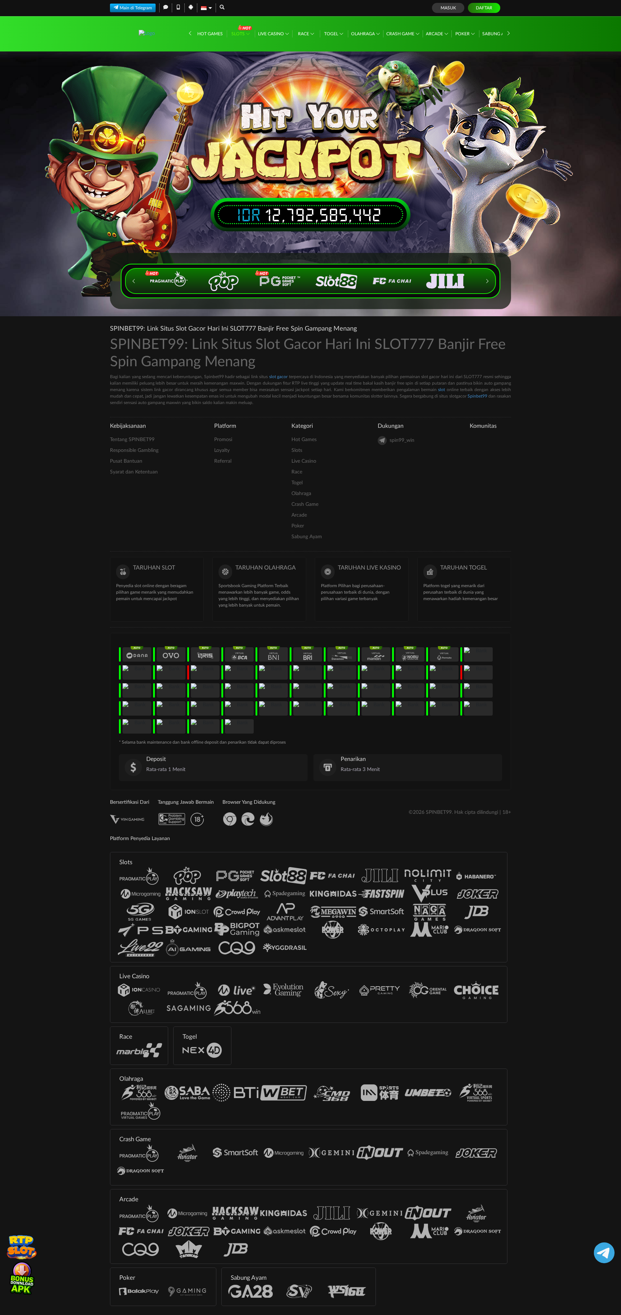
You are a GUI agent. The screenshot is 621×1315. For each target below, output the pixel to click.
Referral (222, 461)
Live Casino (271, 34)
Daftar (484, 8)
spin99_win (402, 440)
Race (304, 34)
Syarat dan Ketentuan (134, 472)
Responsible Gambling (134, 450)
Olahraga (363, 34)
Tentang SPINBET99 (132, 439)
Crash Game (400, 34)
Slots (238, 34)
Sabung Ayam (498, 34)
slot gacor (278, 377)
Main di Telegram (136, 8)
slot (441, 389)
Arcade (435, 34)
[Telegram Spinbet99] (603, 1252)
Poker (463, 34)
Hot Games (210, 34)
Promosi (223, 439)
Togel (331, 34)
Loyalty (222, 450)
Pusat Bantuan (126, 461)
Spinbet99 (477, 396)
